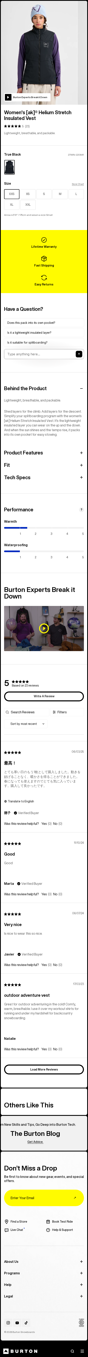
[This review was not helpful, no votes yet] (55, 824)
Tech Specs (17, 477)
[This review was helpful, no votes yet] (44, 824)
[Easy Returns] (44, 280)
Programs (12, 1273)
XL (11, 204)
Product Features (23, 452)
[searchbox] (29, 712)
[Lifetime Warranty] (44, 243)
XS (28, 194)
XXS (12, 194)
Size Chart (78, 184)
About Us (11, 1261)
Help (7, 1284)
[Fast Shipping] (44, 261)
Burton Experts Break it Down (30, 97)
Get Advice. (26, 1141)
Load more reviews (44, 1069)
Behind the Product (25, 388)
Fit (7, 465)
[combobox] (25, 724)
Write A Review (44, 696)
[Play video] (44, 628)
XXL (27, 204)
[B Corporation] (81, 1323)
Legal (8, 1296)
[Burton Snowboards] (20, 1351)
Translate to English (21, 801)
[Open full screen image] (39, 53)
